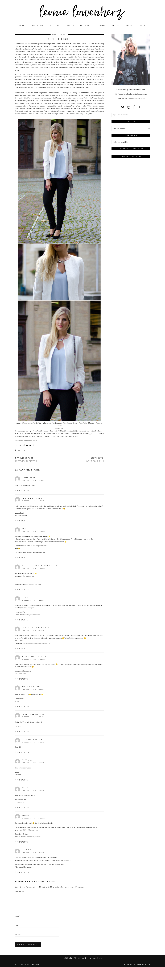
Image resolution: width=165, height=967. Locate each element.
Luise (25, 597)
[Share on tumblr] (33, 446)
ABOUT (143, 25)
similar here (32, 423)
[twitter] (122, 107)
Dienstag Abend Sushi (79, 57)
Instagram (27, 440)
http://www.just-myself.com (31, 615)
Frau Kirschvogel (32, 498)
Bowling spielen (75, 59)
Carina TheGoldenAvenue (36, 628)
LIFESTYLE (101, 25)
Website (17, 934)
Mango (24, 423)
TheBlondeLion (20, 674)
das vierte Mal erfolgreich (69, 52)
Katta (25, 788)
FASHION (70, 25)
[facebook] (134, 107)
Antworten (23, 490)
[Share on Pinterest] (30, 446)
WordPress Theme (132, 964)
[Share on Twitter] (27, 446)
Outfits (21, 450)
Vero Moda (67, 423)
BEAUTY (115, 25)
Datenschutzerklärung (136, 98)
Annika (26, 815)
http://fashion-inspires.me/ (32, 837)
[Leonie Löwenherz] (82, 11)
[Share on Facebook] (24, 446)
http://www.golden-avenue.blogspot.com (37, 643)
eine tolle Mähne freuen (34, 67)
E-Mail (17, 925)
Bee (24, 529)
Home (21, 25)
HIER (24, 830)
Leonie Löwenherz (30, 964)
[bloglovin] (139, 107)
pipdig (147, 964)
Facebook (18, 440)
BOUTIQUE (54, 25)
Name (17, 916)
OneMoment (28, 478)
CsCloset (18, 726)
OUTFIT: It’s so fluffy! (26, 459)
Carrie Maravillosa (33, 714)
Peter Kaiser (83, 423)
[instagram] (128, 107)
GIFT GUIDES (37, 25)
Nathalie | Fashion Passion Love (40, 566)
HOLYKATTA (19, 802)
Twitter (35, 440)
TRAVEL (129, 25)
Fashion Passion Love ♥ (32, 584)
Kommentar (19, 892)
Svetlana (27, 760)
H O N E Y (27, 850)
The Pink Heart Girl (33, 739)
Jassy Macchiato (31, 687)
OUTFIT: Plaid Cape (95, 459)
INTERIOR (84, 25)
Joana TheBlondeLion (34, 656)
